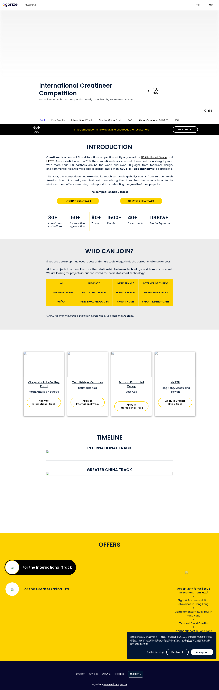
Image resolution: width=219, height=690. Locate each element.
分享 (208, 110)
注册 (198, 4)
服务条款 (93, 674)
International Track (78, 201)
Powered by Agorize (115, 684)
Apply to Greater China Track (175, 402)
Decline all (177, 652)
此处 (189, 640)
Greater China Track (141, 201)
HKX (204, 592)
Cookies (119, 674)
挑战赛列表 (31, 4)
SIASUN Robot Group (154, 157)
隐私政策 (106, 674)
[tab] (42, 120)
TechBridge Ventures (87, 382)
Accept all (202, 652)
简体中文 (134, 674)
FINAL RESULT (185, 129)
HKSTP (50, 161)
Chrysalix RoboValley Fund (43, 384)
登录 (211, 4)
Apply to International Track (43, 402)
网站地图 (80, 674)
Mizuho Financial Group (131, 384)
